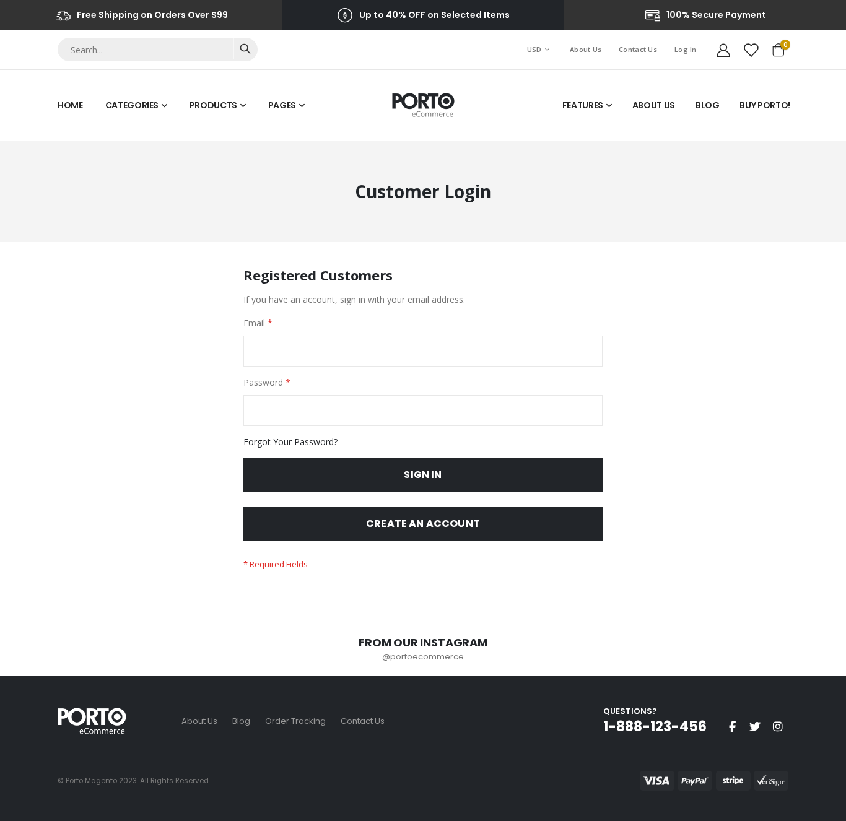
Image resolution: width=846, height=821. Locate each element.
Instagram (778, 726)
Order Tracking (295, 721)
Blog (241, 721)
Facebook (732, 726)
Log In (685, 49)
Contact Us (638, 49)
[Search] (244, 48)
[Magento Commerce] (423, 105)
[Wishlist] (750, 50)
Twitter (755, 726)
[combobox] (157, 49)
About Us (585, 49)
